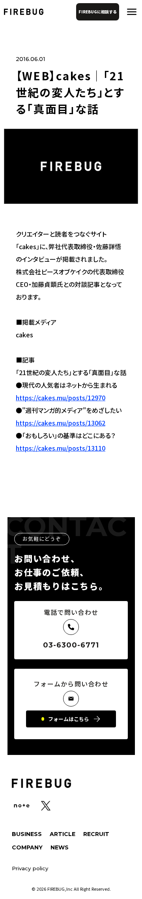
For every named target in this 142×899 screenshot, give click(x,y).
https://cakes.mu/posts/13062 (60, 422)
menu (131, 12)
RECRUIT (96, 834)
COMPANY (27, 847)
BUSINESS (27, 834)
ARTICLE (62, 834)
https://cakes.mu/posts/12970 (60, 397)
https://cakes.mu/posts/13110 (60, 448)
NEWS (59, 847)
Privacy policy (30, 868)
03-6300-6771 (71, 645)
